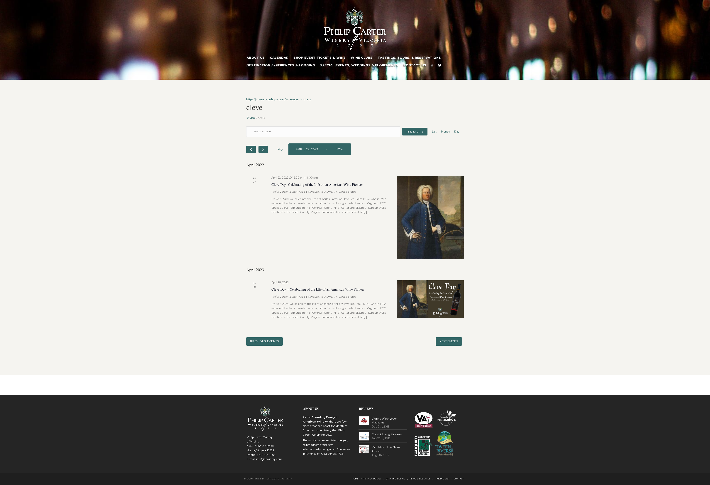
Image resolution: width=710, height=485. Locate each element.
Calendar (279, 58)
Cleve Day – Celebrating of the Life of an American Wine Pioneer (317, 289)
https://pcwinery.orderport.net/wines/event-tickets (278, 99)
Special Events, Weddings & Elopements (359, 65)
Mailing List (442, 479)
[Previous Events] (251, 149)
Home (355, 479)
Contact (459, 479)
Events (250, 117)
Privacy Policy (372, 479)
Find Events (415, 131)
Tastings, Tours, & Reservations (409, 58)
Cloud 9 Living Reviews (387, 434)
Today (279, 149)
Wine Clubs (362, 58)
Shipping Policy (395, 479)
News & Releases (420, 479)
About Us (256, 58)
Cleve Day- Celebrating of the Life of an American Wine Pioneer (317, 184)
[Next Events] (263, 149)
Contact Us (414, 65)
